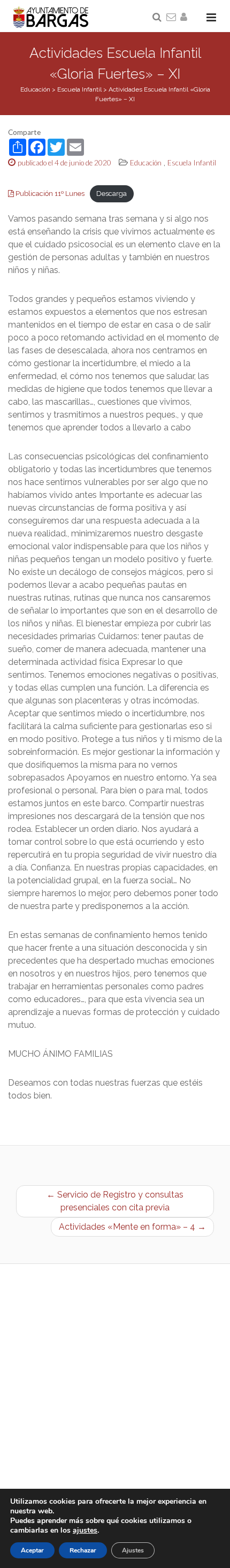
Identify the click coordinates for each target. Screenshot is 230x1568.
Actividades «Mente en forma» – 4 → (132, 1227)
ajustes (85, 1530)
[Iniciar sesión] (186, 17)
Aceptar (32, 1550)
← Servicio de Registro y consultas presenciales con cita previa (115, 1201)
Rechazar (83, 1550)
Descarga (111, 194)
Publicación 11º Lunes (49, 194)
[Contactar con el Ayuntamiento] (172, 17)
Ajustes (133, 1550)
